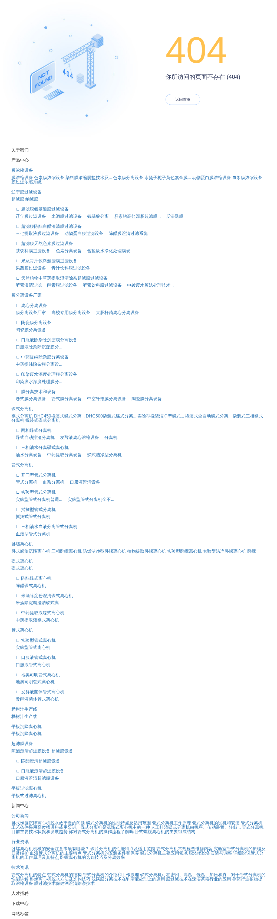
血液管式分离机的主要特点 (56, 853)
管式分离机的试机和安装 (216, 823)
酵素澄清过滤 (26, 285)
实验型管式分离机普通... (36, 499)
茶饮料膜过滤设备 (30, 250)
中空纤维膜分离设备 (104, 398)
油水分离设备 (26, 454)
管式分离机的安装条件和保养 (111, 853)
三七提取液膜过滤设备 (35, 233)
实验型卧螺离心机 (184, 551)
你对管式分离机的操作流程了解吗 (101, 831)
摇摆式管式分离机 (30, 516)
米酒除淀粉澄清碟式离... (36, 602)
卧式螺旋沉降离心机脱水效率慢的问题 (48, 823)
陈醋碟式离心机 (28, 585)
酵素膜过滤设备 (60, 285)
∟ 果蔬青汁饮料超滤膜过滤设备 (44, 260)
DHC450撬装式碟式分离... (59, 416)
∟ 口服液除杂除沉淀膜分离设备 (44, 340)
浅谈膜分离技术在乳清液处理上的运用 (128, 879)
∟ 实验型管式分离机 (33, 492)
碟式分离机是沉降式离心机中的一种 (115, 827)
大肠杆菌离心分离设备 (115, 312)
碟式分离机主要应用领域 (164, 853)
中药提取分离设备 (62, 454)
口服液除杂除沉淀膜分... (36, 347)
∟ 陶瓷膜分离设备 (31, 322)
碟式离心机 (22, 561)
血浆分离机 (51, 482)
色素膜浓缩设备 (49, 177)
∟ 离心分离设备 (29, 305)
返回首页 (182, 99)
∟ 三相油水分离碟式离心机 (40, 447)
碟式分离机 (22, 408)
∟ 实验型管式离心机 (33, 640)
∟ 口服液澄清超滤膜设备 (37, 771)
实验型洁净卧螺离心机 (224, 551)
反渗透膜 (172, 216)
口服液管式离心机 (30, 664)
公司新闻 (20, 815)
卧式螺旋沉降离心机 (30, 551)
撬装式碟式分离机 (42, 420)
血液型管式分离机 (30, 534)
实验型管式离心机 (30, 647)
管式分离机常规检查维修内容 (184, 848)
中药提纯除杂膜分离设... (36, 364)
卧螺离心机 (22, 544)
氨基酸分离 (96, 216)
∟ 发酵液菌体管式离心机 (37, 692)
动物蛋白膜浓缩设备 (211, 177)
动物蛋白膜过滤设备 (81, 233)
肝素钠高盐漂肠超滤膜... (135, 216)
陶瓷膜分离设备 (28, 330)
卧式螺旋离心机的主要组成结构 (165, 831)
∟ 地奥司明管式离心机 (35, 674)
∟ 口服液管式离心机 (33, 657)
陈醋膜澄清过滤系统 (126, 233)
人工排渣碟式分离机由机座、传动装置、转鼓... (196, 827)
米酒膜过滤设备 (64, 216)
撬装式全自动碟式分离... (208, 416)
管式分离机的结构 (64, 874)
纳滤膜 (31, 199)
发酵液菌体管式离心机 (35, 699)
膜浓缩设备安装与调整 (210, 853)
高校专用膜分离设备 (68, 312)
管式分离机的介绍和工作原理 (111, 874)
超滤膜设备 (22, 743)
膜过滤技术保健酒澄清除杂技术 (64, 883)
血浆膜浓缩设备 (247, 177)
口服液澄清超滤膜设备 (35, 778)
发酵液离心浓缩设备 (77, 437)
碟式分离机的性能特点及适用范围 (118, 823)
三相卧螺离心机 (66, 551)
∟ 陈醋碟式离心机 (31, 578)
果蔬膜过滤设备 (28, 268)
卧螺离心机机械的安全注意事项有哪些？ (50, 848)
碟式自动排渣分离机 (33, 437)
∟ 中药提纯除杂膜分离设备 (40, 357)
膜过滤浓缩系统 (26, 182)
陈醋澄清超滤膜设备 (30, 751)
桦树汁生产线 (24, 709)
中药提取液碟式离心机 (35, 620)
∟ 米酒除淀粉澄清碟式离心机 (42, 595)
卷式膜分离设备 (28, 398)
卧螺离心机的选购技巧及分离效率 (92, 857)
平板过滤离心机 (26, 788)
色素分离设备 (66, 250)
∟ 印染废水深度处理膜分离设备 (44, 374)
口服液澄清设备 (82, 482)
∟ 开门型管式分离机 (33, 475)
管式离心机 (22, 630)
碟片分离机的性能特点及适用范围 (122, 848)
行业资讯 (20, 841)
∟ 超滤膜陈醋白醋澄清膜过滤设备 (46, 226)
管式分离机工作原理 (171, 823)
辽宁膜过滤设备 (26, 192)
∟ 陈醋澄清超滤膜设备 (35, 761)
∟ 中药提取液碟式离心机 (37, 612)
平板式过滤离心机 (28, 795)
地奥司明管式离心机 (33, 681)
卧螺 (251, 551)
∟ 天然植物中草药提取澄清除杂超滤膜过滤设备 (59, 278)
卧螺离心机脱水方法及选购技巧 (60, 879)
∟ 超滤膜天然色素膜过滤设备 (42, 243)
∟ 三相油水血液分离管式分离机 (44, 526)
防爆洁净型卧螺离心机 (104, 551)
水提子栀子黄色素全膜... (167, 177)
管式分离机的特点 (28, 874)
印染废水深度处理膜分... (36, 381)
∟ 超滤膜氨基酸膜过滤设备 (40, 209)
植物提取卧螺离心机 (146, 551)
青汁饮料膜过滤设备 (68, 268)
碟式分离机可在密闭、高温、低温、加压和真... (185, 874)
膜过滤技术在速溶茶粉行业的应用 (198, 879)
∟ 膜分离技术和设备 (33, 391)
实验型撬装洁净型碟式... (160, 416)
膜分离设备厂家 (26, 295)
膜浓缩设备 (22, 170)
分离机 (108, 437)
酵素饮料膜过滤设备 (100, 285)
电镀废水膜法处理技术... (148, 285)
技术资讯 (20, 867)
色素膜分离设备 (128, 177)
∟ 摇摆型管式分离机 (33, 509)
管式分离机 (22, 464)
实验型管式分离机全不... (88, 499)
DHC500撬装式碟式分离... (111, 416)
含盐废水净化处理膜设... (108, 250)
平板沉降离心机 (26, 726)
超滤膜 (17, 199)
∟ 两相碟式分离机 (31, 430)
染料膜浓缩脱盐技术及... (88, 177)
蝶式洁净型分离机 (102, 454)
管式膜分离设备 (64, 398)
